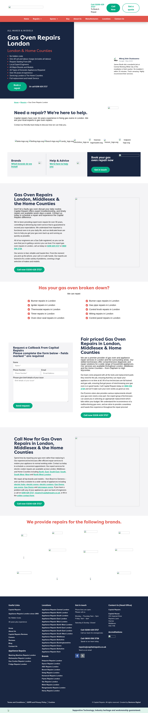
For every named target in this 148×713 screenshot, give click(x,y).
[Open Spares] (57, 19)
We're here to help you (59, 165)
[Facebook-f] (77, 656)
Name (15, 362)
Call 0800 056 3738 (90, 638)
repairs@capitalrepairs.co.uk (92, 647)
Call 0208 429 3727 (90, 630)
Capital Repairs (15, 610)
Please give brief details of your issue (28, 378)
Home (16, 102)
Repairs (23, 102)
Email (43, 370)
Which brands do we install (21, 165)
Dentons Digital (134, 702)
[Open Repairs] (41, 19)
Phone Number (19, 370)
